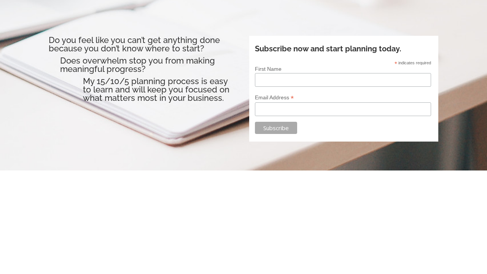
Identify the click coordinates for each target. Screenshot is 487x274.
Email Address (274, 97)
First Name (268, 69)
